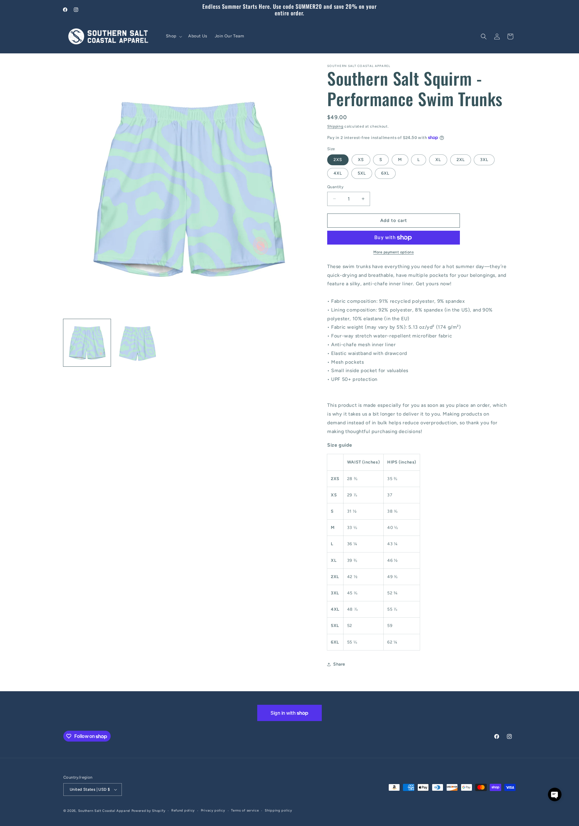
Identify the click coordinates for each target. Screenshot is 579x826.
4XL (338, 173)
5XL (362, 173)
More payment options (393, 252)
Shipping (335, 126)
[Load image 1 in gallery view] (87, 342)
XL (438, 159)
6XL (385, 173)
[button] (173, 36)
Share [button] (339, 664)
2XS (338, 159)
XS (361, 159)
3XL (484, 159)
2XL (461, 159)
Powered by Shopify (148, 811)
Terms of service (245, 810)
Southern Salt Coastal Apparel (104, 811)
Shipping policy (278, 810)
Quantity (335, 187)
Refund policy (183, 810)
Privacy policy (213, 810)
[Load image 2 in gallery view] (137, 342)
